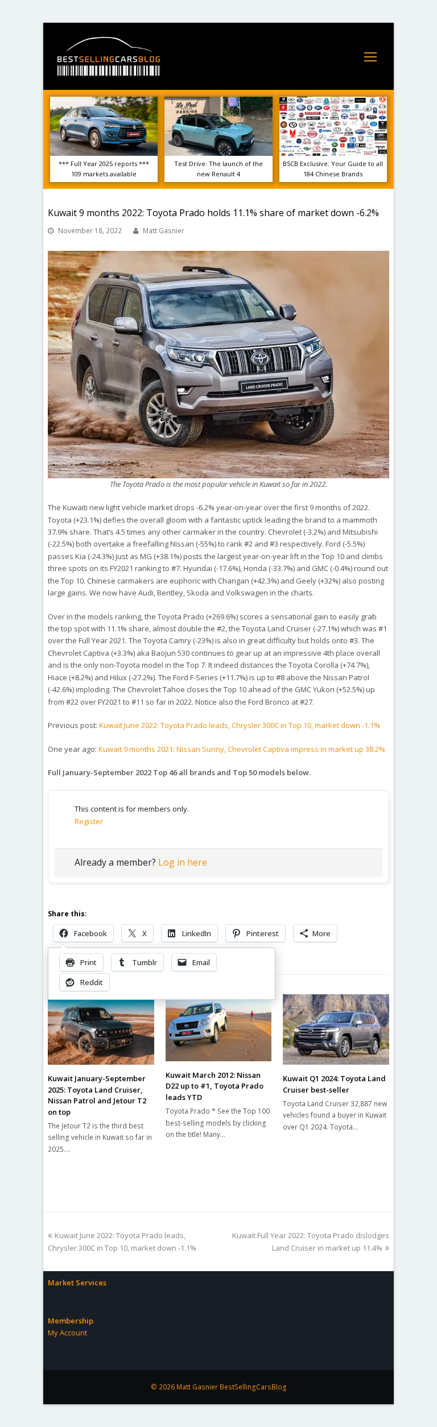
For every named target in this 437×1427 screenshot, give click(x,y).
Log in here (182, 862)
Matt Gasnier (163, 230)
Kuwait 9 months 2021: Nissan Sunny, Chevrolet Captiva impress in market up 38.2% (241, 749)
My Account (67, 1332)
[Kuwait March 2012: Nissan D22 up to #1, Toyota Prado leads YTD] (219, 1027)
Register (89, 821)
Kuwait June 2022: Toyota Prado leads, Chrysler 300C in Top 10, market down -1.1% (239, 725)
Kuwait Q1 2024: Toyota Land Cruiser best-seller (334, 1084)
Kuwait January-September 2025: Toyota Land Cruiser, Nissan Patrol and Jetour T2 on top (97, 1095)
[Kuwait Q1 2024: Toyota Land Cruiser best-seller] (336, 1029)
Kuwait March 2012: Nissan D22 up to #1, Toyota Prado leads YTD (214, 1086)
